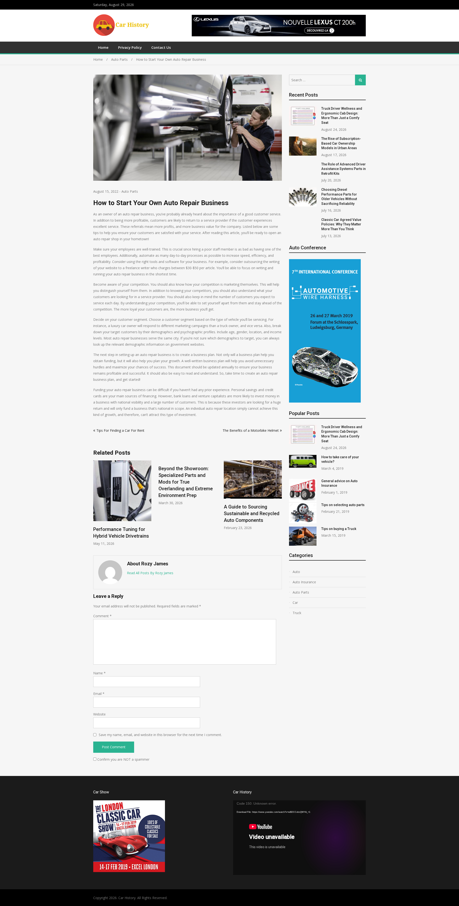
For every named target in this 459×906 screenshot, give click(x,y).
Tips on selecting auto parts (343, 505)
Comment (102, 616)
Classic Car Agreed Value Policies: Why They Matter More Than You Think (341, 224)
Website (99, 714)
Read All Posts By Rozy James (150, 573)
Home (103, 47)
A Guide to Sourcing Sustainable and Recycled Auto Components (211, 513)
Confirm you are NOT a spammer (122, 759)
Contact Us (161, 47)
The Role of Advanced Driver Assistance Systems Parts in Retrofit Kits (343, 168)
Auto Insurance (304, 582)
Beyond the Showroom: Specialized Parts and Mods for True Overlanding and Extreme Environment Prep (145, 482)
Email (98, 693)
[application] (299, 837)
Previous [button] (96, 505)
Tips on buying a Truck (338, 529)
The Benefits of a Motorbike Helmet (251, 430)
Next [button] (279, 505)
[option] (147, 482)
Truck (297, 613)
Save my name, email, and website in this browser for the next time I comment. (160, 734)
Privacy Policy (130, 47)
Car (295, 602)
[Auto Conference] (325, 401)
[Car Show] (129, 870)
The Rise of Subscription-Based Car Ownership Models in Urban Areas (341, 143)
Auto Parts (129, 191)
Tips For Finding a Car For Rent (120, 430)
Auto (296, 571)
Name (99, 673)
